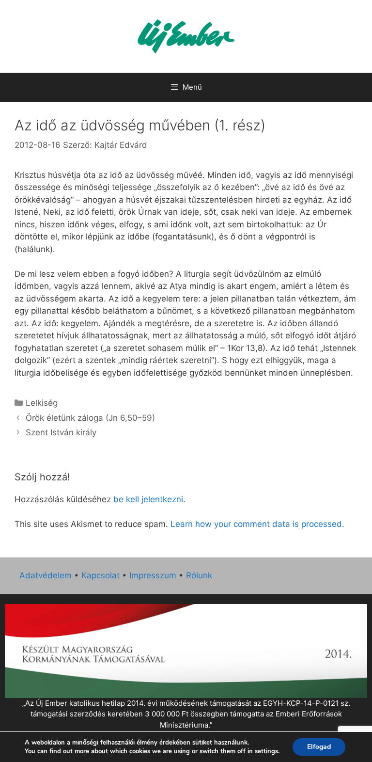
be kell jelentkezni (148, 499)
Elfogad (319, 746)
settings (266, 751)
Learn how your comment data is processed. (257, 524)
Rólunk (199, 575)
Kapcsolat (100, 575)
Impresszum (152, 575)
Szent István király (61, 432)
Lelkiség (42, 403)
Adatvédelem (45, 575)
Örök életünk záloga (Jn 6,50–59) (90, 418)
